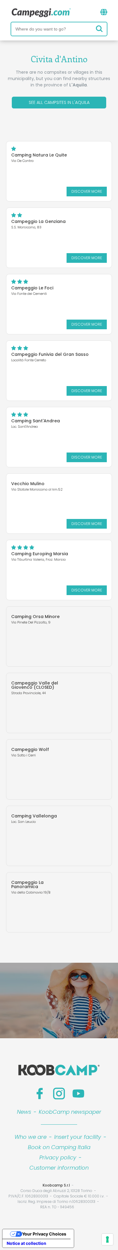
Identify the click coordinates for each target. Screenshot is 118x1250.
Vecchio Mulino (27, 484)
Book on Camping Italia (59, 1147)
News (24, 1112)
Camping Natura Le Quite (39, 155)
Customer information (59, 1167)
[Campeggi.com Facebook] (40, 1093)
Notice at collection (26, 1243)
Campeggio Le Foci (32, 288)
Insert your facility (77, 1137)
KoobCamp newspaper (70, 1112)
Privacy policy (57, 1157)
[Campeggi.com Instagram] (59, 1093)
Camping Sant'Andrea (35, 421)
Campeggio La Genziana (38, 221)
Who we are (31, 1137)
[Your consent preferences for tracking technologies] (107, 1239)
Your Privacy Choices (44, 1233)
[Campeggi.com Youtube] (78, 1093)
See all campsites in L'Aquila (59, 102)
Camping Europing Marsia (39, 554)
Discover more (86, 191)
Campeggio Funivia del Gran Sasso (50, 354)
